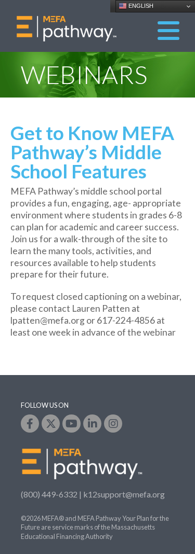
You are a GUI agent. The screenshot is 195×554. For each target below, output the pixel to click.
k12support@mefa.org (124, 494)
